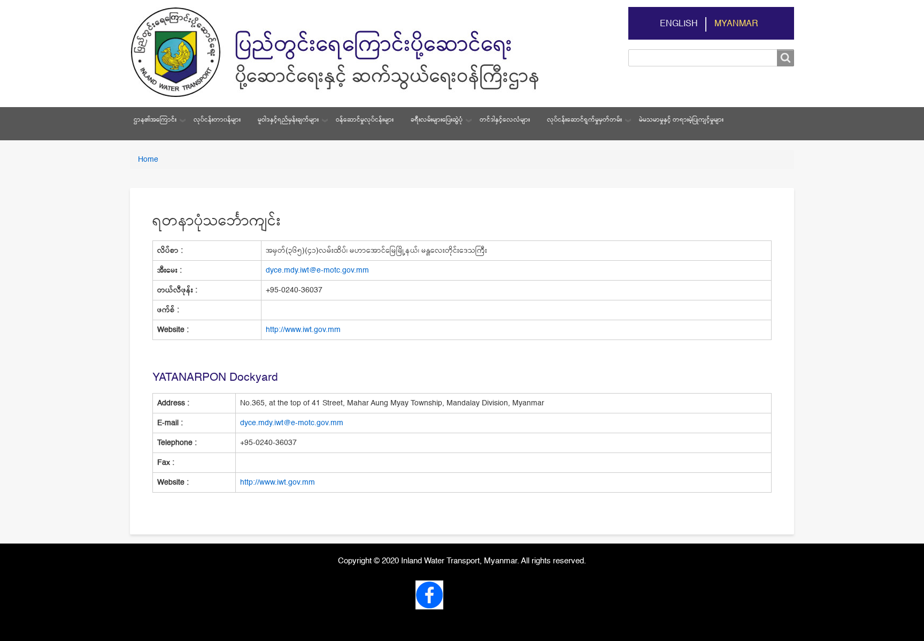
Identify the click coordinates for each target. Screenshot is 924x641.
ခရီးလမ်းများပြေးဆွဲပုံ (437, 120)
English (679, 24)
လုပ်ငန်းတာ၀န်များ (217, 120)
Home (148, 159)
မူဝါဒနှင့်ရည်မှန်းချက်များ (288, 120)
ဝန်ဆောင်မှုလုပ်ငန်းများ (365, 120)
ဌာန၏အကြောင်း (155, 120)
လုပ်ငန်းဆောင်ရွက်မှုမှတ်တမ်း (584, 120)
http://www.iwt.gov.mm (303, 330)
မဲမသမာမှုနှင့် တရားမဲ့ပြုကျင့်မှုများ (681, 120)
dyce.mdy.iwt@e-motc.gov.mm (317, 270)
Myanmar (736, 24)
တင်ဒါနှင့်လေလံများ (505, 120)
